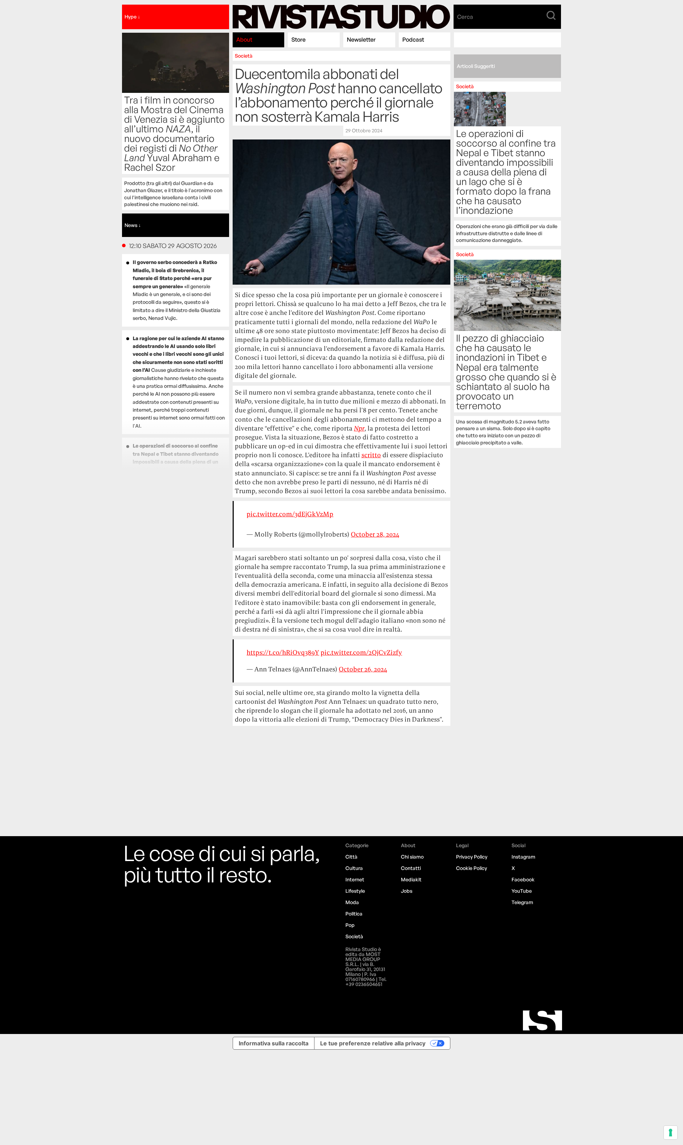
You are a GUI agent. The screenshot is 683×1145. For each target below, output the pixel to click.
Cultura (354, 868)
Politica (353, 914)
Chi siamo (412, 857)
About (244, 39)
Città (351, 857)
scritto (371, 455)
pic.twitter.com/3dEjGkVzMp (290, 514)
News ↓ (133, 225)
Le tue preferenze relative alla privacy (372, 1043)
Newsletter (361, 39)
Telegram (522, 902)
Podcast (413, 39)
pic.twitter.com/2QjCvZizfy (361, 652)
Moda (352, 902)
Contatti (411, 868)
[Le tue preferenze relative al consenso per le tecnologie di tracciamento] (670, 1132)
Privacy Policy (471, 857)
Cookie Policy (471, 868)
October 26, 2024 (363, 669)
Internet (354, 879)
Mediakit (411, 879)
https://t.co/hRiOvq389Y (283, 652)
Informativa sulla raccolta (273, 1043)
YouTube (522, 891)
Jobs (406, 891)
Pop (350, 925)
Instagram (523, 857)
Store (298, 39)
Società (244, 56)
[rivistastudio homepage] (341, 17)
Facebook (523, 879)
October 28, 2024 (375, 534)
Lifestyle (355, 891)
